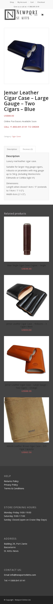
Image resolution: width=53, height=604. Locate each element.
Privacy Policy (11, 484)
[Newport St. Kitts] (22, 15)
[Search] (29, 15)
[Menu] (36, 14)
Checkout (41, 2)
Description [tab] (12, 149)
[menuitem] (12, 2)
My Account (22, 2)
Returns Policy (11, 481)
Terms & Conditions (14, 488)
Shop (12, 2)
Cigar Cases (16, 136)
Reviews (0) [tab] (28, 149)
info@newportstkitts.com (23, 574)
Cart (32, 2)
